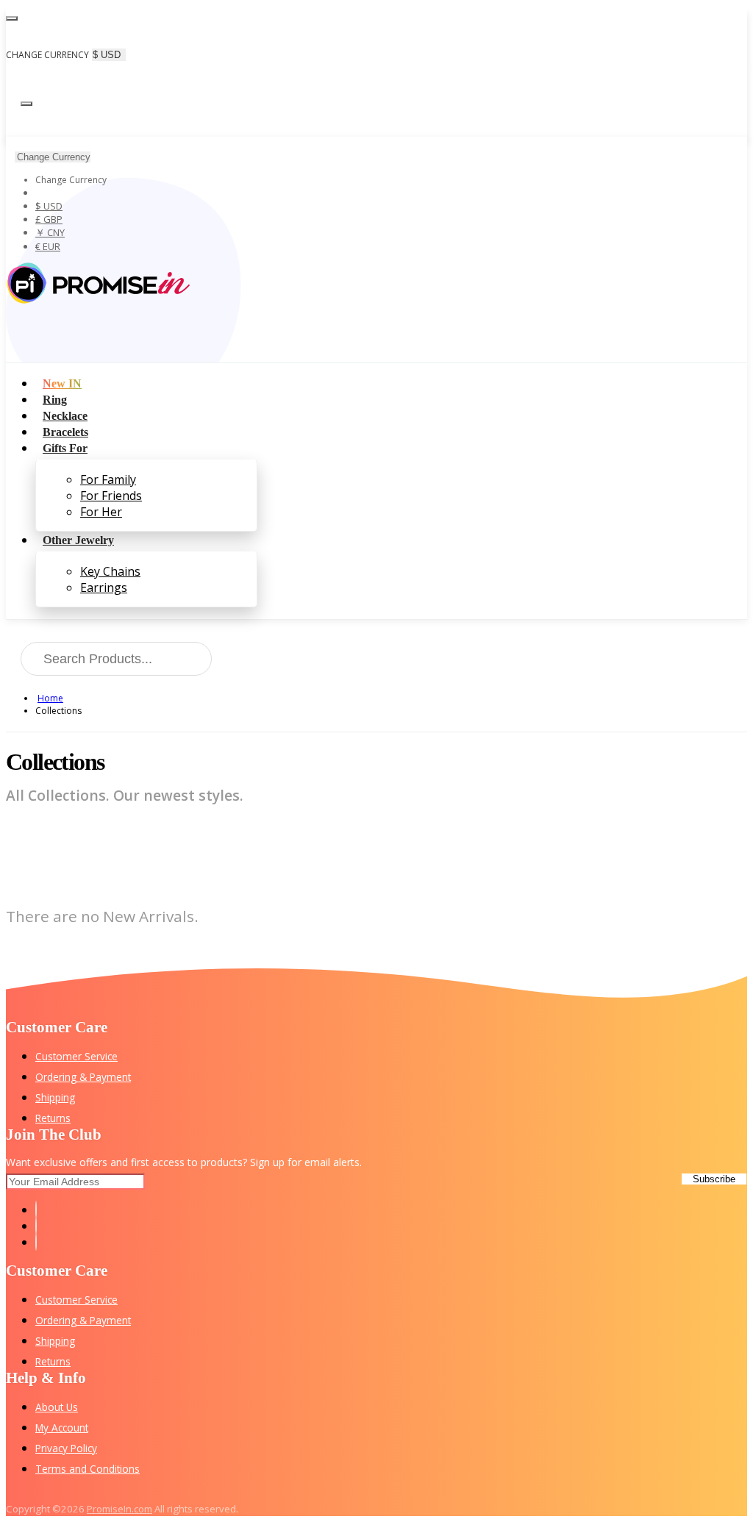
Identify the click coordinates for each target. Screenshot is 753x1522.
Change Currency (53, 156)
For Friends (111, 495)
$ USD (49, 205)
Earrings (103, 587)
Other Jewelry (78, 540)
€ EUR (47, 246)
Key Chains (110, 571)
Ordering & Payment (83, 1077)
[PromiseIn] (98, 299)
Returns (53, 1118)
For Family (108, 479)
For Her (101, 512)
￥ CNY (50, 232)
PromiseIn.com (119, 1508)
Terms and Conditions (87, 1469)
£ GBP (49, 219)
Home (50, 698)
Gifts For (65, 448)
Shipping (55, 1097)
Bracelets (65, 432)
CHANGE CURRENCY (47, 55)
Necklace (65, 416)
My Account (61, 1428)
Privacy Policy (66, 1448)
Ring (55, 399)
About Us (56, 1407)
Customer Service (76, 1056)
